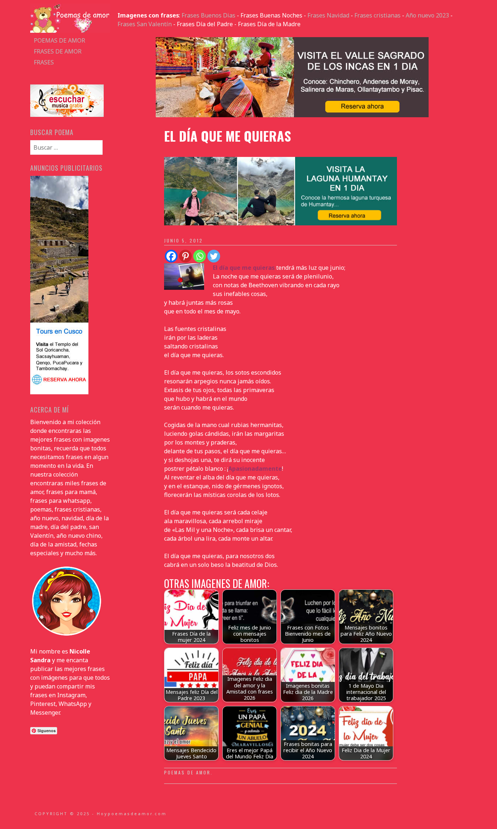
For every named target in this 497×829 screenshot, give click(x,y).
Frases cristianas (377, 15)
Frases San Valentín (145, 24)
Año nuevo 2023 (427, 15)
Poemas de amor (59, 40)
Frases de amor (57, 51)
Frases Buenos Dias (208, 15)
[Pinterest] (185, 256)
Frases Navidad (328, 15)
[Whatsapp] (199, 256)
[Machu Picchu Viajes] (292, 115)
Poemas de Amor (187, 772)
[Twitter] (213, 256)
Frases (44, 62)
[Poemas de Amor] (70, 31)
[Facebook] (171, 256)
